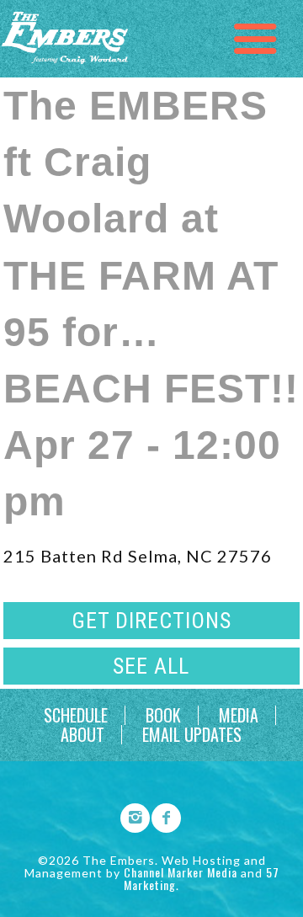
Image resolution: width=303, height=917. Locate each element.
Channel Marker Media (180, 872)
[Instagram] (129, 815)
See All (151, 666)
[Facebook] (161, 815)
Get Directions (151, 620)
